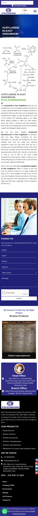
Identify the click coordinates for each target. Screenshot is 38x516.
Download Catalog (20, 5)
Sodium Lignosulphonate (12, 445)
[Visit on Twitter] (36, 466)
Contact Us (6, 500)
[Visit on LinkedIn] (36, 469)
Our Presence (7, 496)
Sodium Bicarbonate (11, 438)
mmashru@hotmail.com (11, 460)
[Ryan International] (8, 11)
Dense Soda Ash (9, 434)
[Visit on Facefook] (36, 459)
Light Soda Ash (9, 430)
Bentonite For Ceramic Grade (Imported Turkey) (19, 448)
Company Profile (8, 485)
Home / (4, 38)
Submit (19, 298)
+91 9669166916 (9, 457)
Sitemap (5, 492)
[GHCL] (24, 11)
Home (4, 481)
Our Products (7, 489)
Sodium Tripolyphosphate (12, 441)
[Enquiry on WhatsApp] (4, 511)
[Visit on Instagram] (36, 463)
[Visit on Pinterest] (36, 472)
